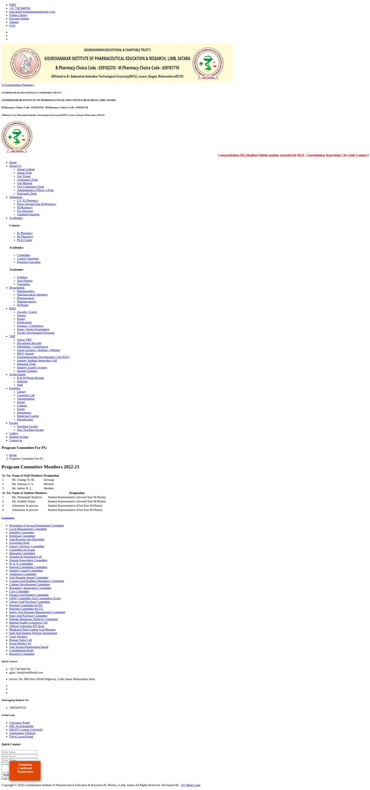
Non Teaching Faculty (30, 430)
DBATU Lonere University (26, 729)
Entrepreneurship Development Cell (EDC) (43, 357)
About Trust (24, 172)
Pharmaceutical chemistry (32, 294)
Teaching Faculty (27, 426)
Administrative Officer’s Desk (35, 190)
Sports (21, 409)
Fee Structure (25, 211)
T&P (12, 336)
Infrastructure (25, 419)
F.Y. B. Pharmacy (28, 200)
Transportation (25, 398)
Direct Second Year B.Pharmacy (36, 204)
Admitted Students (28, 214)
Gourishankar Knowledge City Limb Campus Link (327, 155)
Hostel (21, 402)
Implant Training (27, 371)
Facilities (14, 388)
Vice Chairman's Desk (30, 186)
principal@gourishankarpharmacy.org (32, 11)
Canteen (22, 405)
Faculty (13, 423)
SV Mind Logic (191, 785)
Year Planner (25, 280)
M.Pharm (22, 305)
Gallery (13, 433)
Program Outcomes (28, 262)
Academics (16, 218)
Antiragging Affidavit (22, 733)
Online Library (18, 15)
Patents (21, 315)
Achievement (17, 374)
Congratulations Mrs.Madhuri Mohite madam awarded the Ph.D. (248, 155)
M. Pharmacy (25, 236)
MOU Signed (25, 353)
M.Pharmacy (25, 207)
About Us (15, 165)
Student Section (18, 436)
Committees (8, 518)
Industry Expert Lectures (32, 367)
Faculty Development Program (35, 332)
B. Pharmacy (25, 233)
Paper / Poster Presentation (33, 329)
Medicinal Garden (28, 416)
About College (26, 169)
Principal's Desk (27, 193)
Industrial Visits (26, 364)
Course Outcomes (28, 258)
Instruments (24, 412)
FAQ (12, 25)
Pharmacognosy (26, 301)
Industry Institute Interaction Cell (37, 360)
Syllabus (22, 277)
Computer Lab (26, 395)
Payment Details (19, 18)
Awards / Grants (27, 312)
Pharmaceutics (25, 291)
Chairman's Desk (27, 179)
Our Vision (23, 176)
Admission (15, 197)
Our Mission (24, 183)
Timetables (23, 284)
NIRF (12, 4)
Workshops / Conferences (32, 346)
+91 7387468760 (19, 8)
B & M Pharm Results (30, 377)
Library (21, 391)
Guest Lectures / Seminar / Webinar (38, 350)
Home (13, 162)
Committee (23, 255)
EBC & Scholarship (21, 726)
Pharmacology (25, 298)
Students (22, 381)
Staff (20, 384)
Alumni (13, 22)
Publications (24, 322)
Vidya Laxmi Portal (21, 736)
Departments (17, 287)
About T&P (24, 339)
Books (21, 319)
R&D (12, 308)
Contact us (15, 440)
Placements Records (29, 343)
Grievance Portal (19, 722)
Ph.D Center (24, 240)
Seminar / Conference (30, 325)
